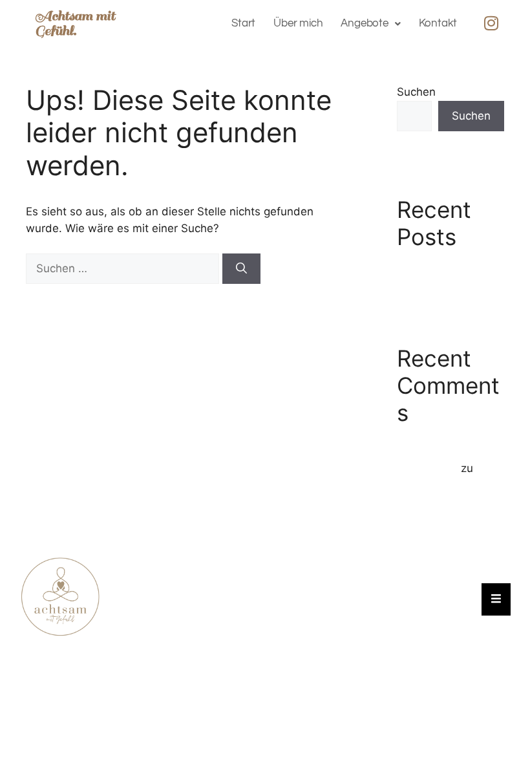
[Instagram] (491, 22)
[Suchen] (241, 269)
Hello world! (428, 270)
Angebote (364, 23)
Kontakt (438, 23)
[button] (370, 23)
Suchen (416, 91)
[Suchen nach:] (124, 268)
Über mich (298, 23)
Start (243, 23)
